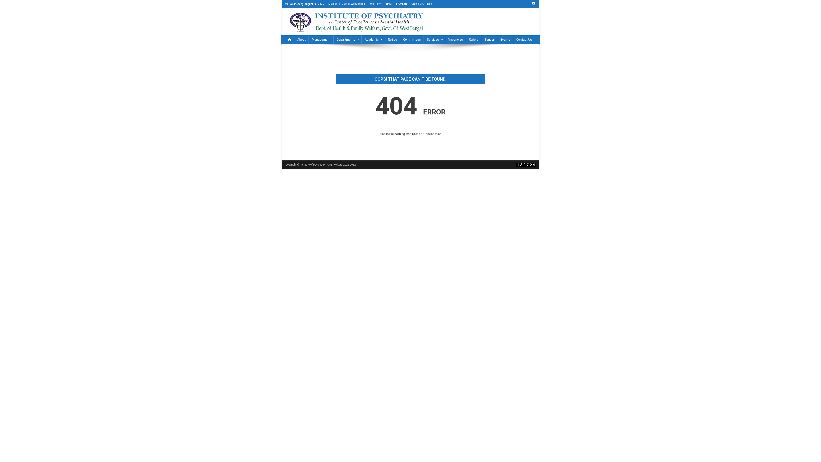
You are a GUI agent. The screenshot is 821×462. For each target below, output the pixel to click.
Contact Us (524, 39)
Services (433, 39)
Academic (372, 39)
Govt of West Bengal (354, 3)
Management (321, 39)
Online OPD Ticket (422, 3)
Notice (392, 39)
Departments (346, 39)
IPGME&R (401, 3)
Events (505, 39)
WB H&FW (376, 3)
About (301, 39)
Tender (489, 39)
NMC (389, 3)
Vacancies (455, 39)
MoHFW (332, 3)
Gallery (473, 39)
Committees (412, 39)
